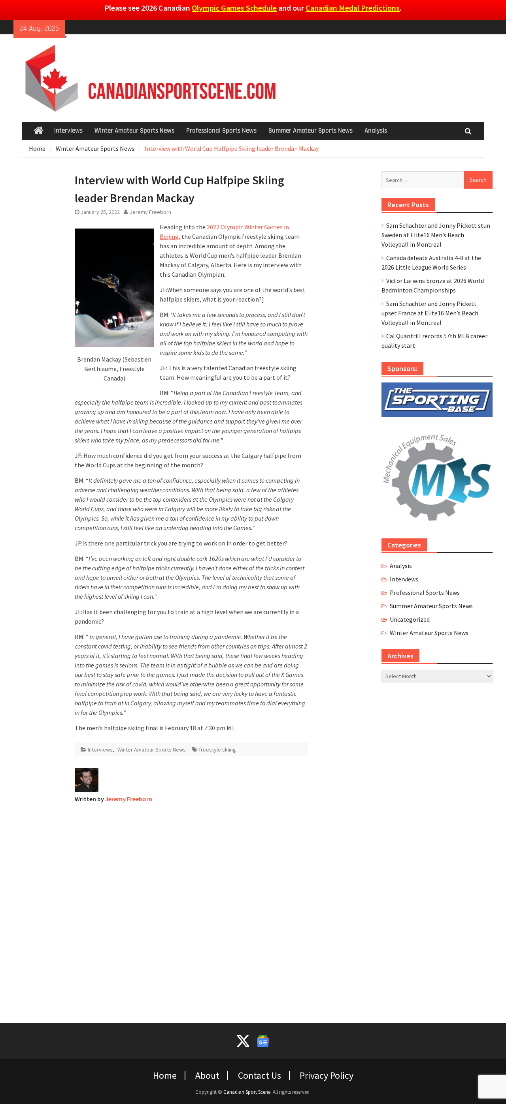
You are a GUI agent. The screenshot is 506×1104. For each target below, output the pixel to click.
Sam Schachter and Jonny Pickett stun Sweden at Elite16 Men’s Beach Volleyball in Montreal (435, 234)
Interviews (68, 130)
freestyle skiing (217, 749)
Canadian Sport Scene (246, 1092)
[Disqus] (191, 908)
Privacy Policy (326, 1075)
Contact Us (259, 1075)
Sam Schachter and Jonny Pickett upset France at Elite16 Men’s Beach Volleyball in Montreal (429, 313)
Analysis (375, 130)
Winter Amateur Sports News (134, 130)
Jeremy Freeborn (150, 212)
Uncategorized (410, 619)
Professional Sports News (221, 130)
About (207, 1075)
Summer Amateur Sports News (310, 130)
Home (165, 1075)
